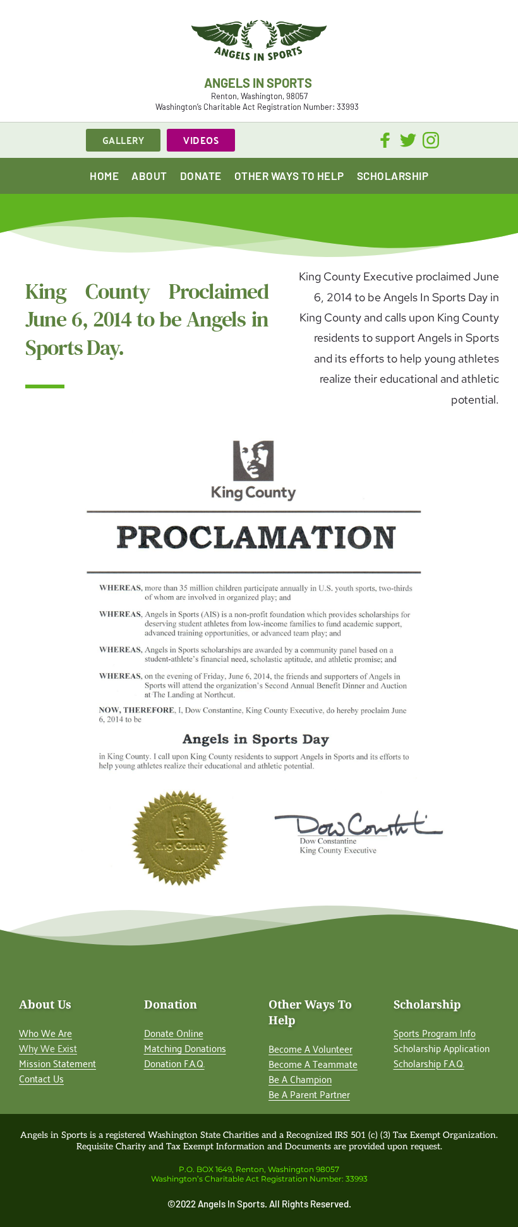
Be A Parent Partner (309, 1094)
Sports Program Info (435, 1032)
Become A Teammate (313, 1063)
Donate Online (173, 1032)
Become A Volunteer (310, 1048)
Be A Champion (300, 1078)
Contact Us (41, 1078)
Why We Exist (48, 1047)
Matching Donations (185, 1047)
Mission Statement (57, 1063)
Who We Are (45, 1032)
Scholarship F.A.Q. (429, 1063)
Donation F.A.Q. (174, 1063)
